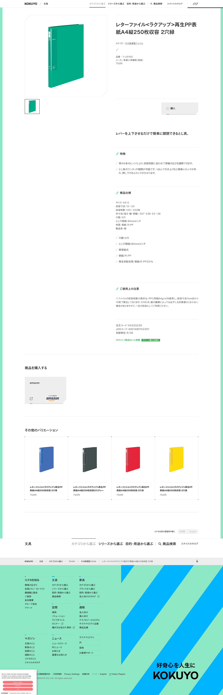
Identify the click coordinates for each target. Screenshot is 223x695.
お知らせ (56, 651)
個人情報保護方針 (42, 674)
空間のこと (30, 651)
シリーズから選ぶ (116, 3)
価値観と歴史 (31, 592)
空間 (54, 607)
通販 (82, 607)
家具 (82, 580)
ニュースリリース (59, 643)
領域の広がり (31, 585)
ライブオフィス (58, 620)
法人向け (83, 612)
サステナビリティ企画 (89, 623)
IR (80, 642)
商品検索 (157, 3)
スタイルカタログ (175, 3)
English (192, 531)
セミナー (56, 623)
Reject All (17, 685)
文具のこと (30, 643)
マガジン (30, 638)
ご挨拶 (28, 596)
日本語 (182, 531)
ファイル (72, 561)
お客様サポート (86, 652)
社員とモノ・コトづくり (35, 588)
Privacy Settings (17, 682)
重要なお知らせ (59, 654)
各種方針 (86, 674)
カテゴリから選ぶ (97, 3)
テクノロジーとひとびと (89, 620)
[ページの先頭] (197, 561)
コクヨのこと (30, 658)
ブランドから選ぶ (87, 588)
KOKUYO (29, 561)
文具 (46, 3)
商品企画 (83, 627)
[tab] (32, 106)
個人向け (83, 616)
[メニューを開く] (195, 3)
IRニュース (57, 647)
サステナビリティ (86, 637)
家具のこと (30, 647)
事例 (54, 612)
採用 (81, 647)
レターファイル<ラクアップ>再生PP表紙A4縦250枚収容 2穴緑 (127, 561)
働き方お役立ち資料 (62, 627)
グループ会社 (31, 604)
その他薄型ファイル (134, 43)
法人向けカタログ (88, 596)
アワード (28, 607)
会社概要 (29, 600)
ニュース (57, 638)
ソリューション (58, 616)
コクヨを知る (32, 580)
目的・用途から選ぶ (136, 3)
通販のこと (30, 654)
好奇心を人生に (175, 665)
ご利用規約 (57, 674)
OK (18, 689)
